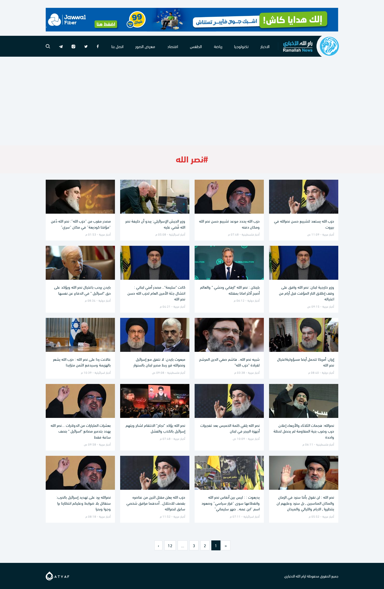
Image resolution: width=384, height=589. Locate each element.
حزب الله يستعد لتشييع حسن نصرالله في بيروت (304, 223)
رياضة (218, 46)
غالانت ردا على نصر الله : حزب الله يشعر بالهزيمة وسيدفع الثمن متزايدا (82, 362)
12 (170, 545)
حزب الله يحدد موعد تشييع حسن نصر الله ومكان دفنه (229, 223)
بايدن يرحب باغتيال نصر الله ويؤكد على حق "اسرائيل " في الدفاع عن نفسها (82, 289)
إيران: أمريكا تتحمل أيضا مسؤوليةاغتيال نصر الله (305, 362)
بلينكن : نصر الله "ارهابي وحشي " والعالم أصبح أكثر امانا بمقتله (230, 289)
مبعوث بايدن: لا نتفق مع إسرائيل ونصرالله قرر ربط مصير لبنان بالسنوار (159, 362)
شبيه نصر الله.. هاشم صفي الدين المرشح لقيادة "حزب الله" (229, 362)
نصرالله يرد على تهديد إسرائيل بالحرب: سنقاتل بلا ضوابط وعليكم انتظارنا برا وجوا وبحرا (83, 502)
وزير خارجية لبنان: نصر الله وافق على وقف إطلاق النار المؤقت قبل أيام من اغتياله (306, 292)
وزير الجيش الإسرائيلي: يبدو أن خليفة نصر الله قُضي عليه (155, 223)
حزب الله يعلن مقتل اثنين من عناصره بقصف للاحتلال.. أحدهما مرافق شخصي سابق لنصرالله (155, 502)
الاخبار (265, 46)
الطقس (196, 46)
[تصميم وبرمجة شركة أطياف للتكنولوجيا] (57, 575)
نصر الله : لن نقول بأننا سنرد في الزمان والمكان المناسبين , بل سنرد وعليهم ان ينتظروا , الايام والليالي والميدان (305, 502)
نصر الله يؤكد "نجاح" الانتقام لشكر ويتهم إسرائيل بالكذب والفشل (155, 428)
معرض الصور (145, 46)
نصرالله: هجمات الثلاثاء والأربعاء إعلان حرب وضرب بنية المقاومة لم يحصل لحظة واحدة (304, 430)
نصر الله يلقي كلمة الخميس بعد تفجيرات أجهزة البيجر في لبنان (230, 428)
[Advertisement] (192, 101)
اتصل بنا (117, 46)
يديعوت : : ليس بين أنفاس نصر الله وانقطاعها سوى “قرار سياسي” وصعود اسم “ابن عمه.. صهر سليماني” (230, 502)
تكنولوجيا (241, 46)
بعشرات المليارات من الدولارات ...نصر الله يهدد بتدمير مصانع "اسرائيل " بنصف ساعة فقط (81, 430)
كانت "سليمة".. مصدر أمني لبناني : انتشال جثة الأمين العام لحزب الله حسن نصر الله (156, 292)
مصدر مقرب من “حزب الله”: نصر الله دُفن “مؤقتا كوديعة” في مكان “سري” (81, 223)
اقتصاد (172, 46)
